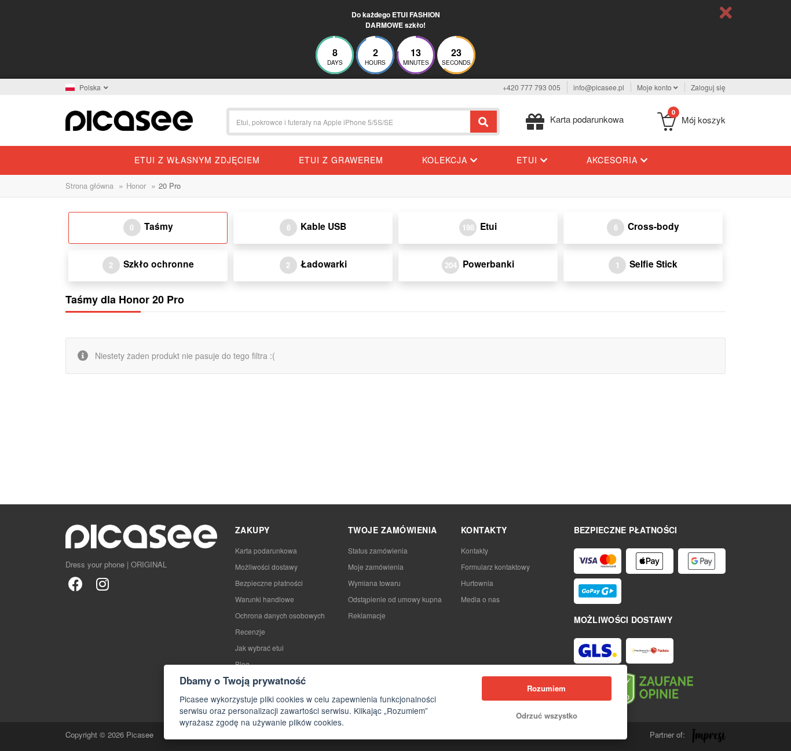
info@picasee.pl (598, 87)
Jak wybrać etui (259, 648)
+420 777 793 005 (532, 87)
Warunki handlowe (264, 599)
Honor (136, 185)
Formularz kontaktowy (495, 567)
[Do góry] (15, 736)
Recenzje (250, 631)
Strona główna (89, 185)
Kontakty (474, 550)
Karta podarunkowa (266, 550)
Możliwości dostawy (266, 567)
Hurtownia (477, 583)
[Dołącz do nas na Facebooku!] (75, 583)
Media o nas (480, 599)
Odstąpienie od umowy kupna (395, 599)
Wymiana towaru (374, 583)
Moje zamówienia (376, 567)
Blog (242, 664)
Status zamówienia (378, 550)
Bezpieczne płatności (269, 583)
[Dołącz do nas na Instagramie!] (102, 583)
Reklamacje (367, 615)
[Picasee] (129, 119)
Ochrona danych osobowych (280, 615)
